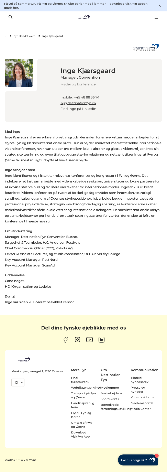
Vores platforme (142, 397)
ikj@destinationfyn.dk (78, 103)
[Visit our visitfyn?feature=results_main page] (89, 339)
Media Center (141, 409)
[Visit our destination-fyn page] (101, 339)
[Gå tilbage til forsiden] (83, 17)
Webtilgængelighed (86, 387)
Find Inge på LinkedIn (78, 109)
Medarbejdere (111, 393)
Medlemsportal (142, 403)
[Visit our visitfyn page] (77, 339)
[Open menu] (156, 17)
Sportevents (110, 399)
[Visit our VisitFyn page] (65, 339)
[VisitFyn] (23, 359)
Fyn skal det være (24, 36)
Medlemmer (110, 387)
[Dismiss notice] (159, 5)
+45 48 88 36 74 (86, 97)
